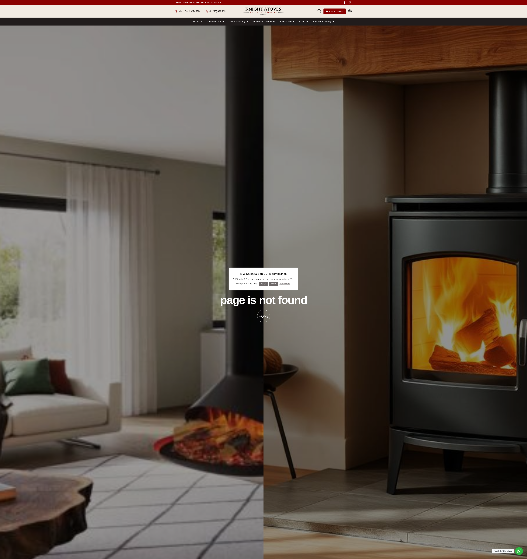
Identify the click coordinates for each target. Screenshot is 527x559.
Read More (285, 283)
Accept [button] (263, 284)
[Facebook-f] (344, 3)
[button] (197, 21)
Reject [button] (273, 284)
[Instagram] (350, 3)
